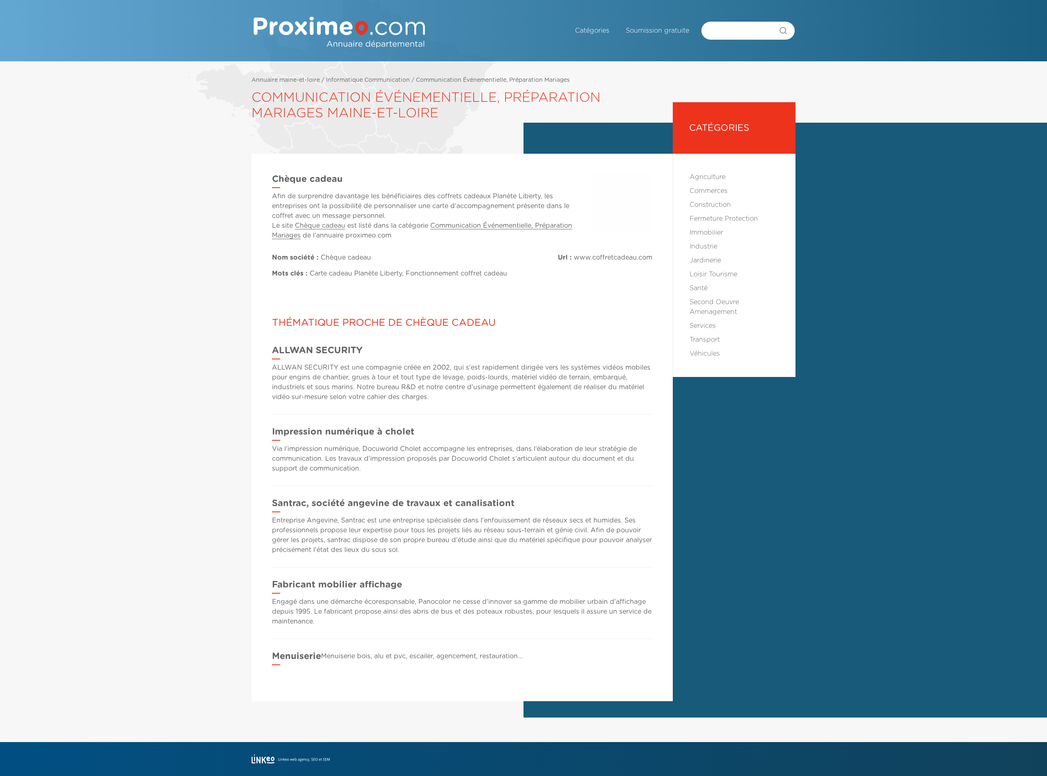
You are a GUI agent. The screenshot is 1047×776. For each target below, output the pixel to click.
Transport (705, 339)
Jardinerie (705, 260)
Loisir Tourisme (713, 274)
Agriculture (708, 177)
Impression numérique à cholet (343, 431)
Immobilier (706, 232)
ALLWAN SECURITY (317, 350)
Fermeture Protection (724, 218)
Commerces (709, 191)
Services (703, 326)
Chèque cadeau (320, 225)
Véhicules (705, 353)
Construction (710, 205)
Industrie (703, 246)
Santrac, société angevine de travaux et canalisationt (393, 503)
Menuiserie (296, 656)
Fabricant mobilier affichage (337, 584)
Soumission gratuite (657, 30)
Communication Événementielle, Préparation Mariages (493, 80)
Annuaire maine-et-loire (286, 80)
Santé (699, 288)
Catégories (592, 30)
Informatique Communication (368, 80)
